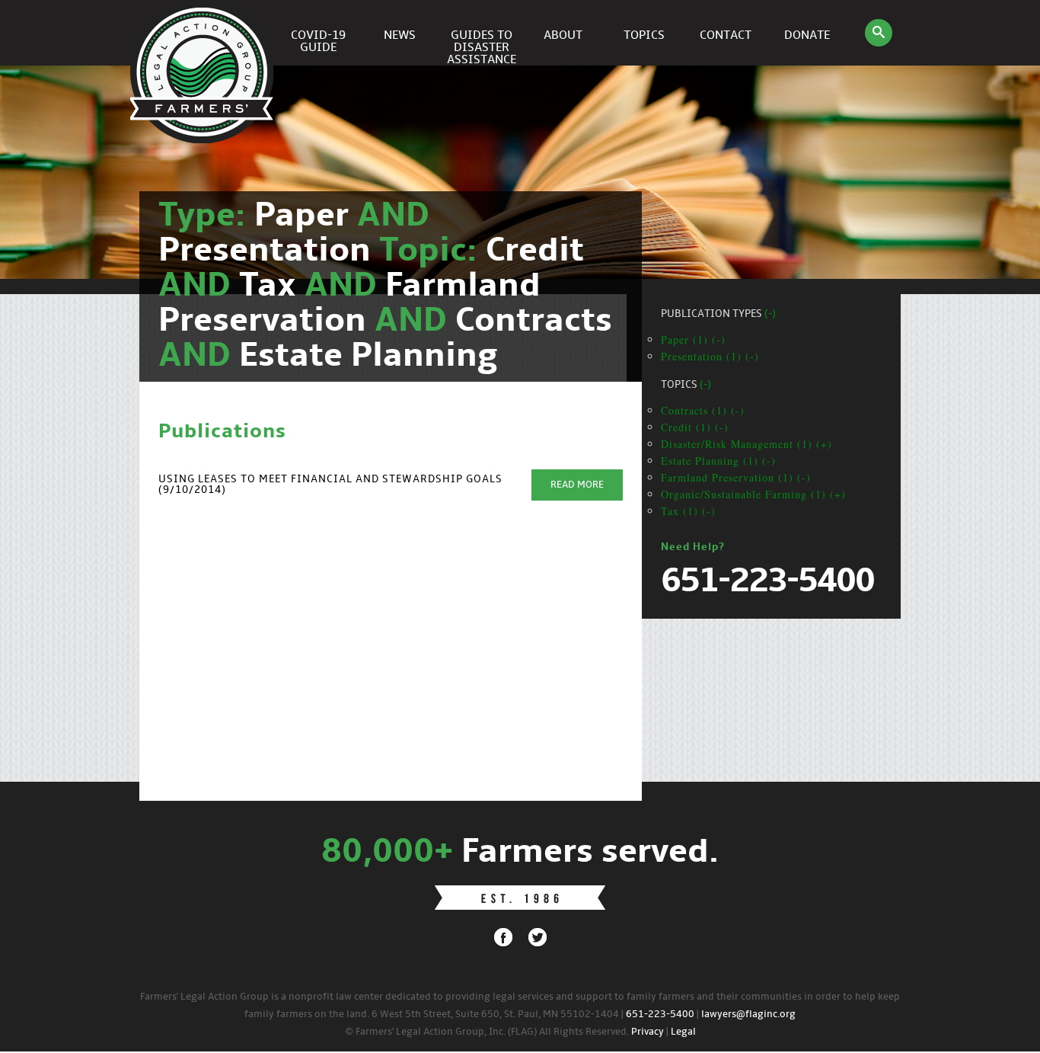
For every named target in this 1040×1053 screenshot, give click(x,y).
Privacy (647, 1032)
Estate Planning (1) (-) (718, 460)
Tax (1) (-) (688, 511)
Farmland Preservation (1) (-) (736, 477)
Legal (683, 1032)
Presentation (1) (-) (710, 356)
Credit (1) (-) (695, 427)
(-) (770, 314)
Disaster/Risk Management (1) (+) (746, 444)
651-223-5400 (660, 1014)
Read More (577, 485)
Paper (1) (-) (693, 339)
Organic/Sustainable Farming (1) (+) (753, 494)
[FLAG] (204, 33)
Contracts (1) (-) (703, 410)
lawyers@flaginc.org (748, 1014)
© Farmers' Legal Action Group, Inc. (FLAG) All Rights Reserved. (487, 1032)
